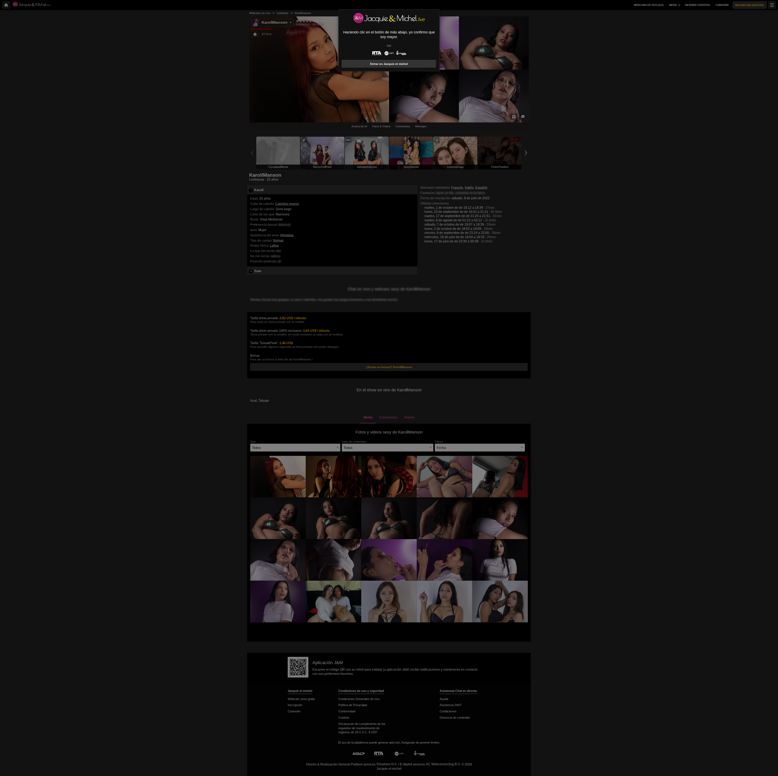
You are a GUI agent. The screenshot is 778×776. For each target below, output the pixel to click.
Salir (389, 45)
